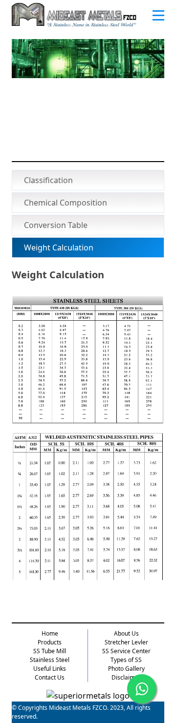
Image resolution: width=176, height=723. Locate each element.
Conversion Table (56, 225)
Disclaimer (126, 677)
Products (50, 642)
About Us (126, 633)
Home (50, 633)
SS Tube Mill (49, 651)
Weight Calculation (58, 247)
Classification (48, 180)
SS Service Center (126, 651)
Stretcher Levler (126, 642)
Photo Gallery (126, 668)
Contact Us (50, 677)
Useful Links (49, 668)
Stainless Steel (49, 660)
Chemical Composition (65, 202)
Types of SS (126, 660)
